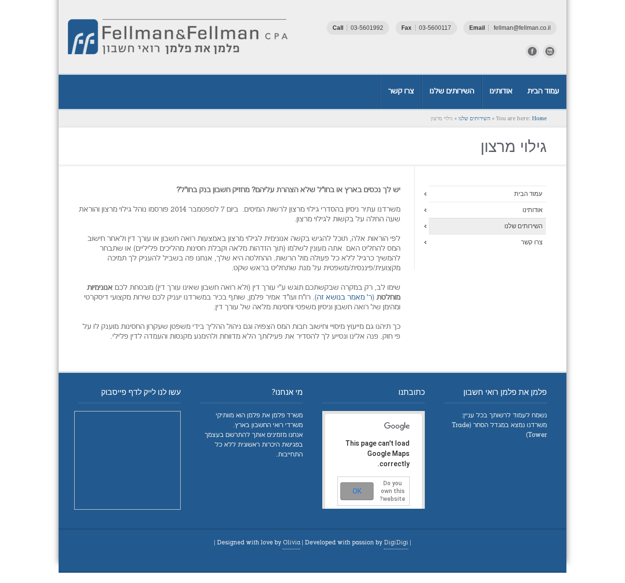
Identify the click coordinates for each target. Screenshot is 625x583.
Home (539, 118)
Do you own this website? (392, 491)
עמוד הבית (528, 193)
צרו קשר (531, 242)
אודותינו (532, 210)
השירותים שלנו (474, 118)
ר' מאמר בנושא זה (344, 298)
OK (357, 491)
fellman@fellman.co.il (521, 27)
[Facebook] (532, 51)
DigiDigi (396, 543)
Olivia (291, 543)
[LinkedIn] (550, 51)
